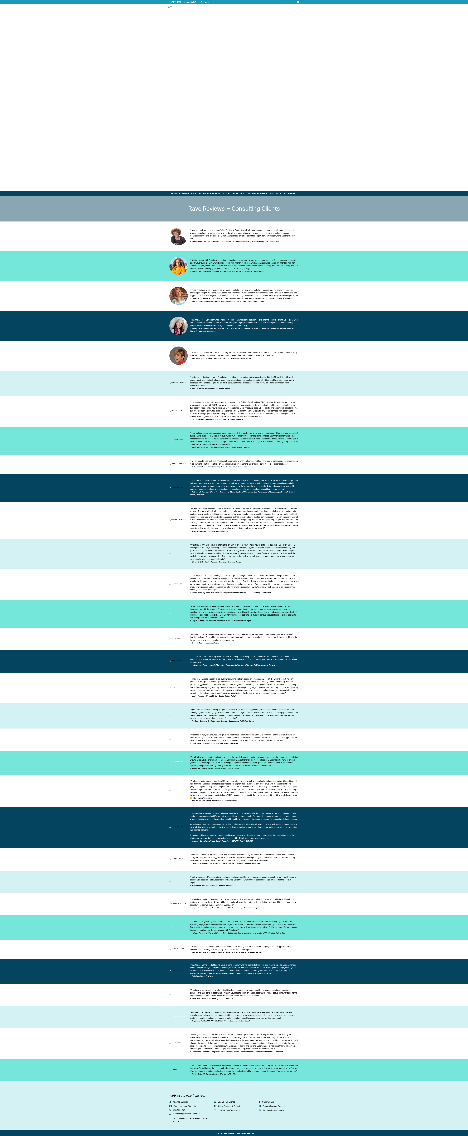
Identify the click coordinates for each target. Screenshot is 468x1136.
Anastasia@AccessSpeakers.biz (187, 1114)
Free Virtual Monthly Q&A (260, 193)
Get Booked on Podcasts (183, 193)
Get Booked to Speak (209, 193)
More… (279, 193)
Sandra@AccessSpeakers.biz (275, 1110)
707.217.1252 (179, 1110)
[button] (284, 193)
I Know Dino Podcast (223, 976)
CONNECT (292, 193)
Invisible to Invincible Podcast (224, 801)
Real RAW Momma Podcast (226, 768)
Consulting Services (233, 193)
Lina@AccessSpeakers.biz (229, 1110)
